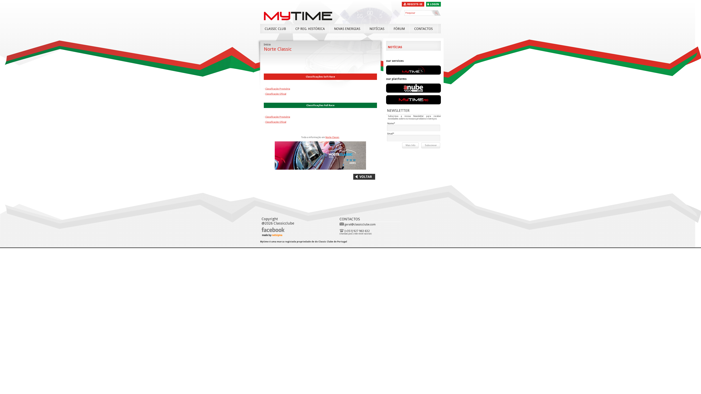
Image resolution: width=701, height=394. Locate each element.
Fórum (399, 29)
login (434, 4)
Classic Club (275, 29)
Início (267, 44)
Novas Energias (347, 29)
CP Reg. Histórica (310, 29)
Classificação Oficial (275, 93)
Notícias (376, 29)
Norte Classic (332, 137)
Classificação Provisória (277, 88)
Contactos (423, 29)
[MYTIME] (298, 22)
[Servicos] (413, 73)
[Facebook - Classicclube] (273, 231)
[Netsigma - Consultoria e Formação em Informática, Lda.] (272, 235)
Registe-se (414, 4)
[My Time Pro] (413, 103)
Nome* (391, 123)
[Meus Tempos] (413, 91)
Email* (390, 133)
